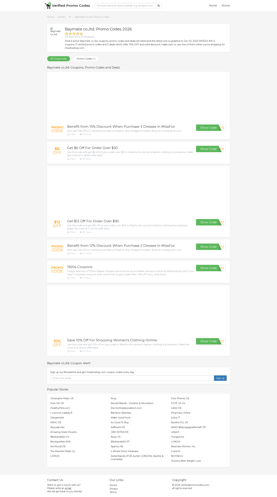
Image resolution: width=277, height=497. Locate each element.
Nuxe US (116, 436)
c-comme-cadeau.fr (61, 412)
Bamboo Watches (121, 412)
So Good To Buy (120, 422)
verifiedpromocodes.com (195, 485)
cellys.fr (175, 432)
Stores (226, 5)
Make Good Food (120, 417)
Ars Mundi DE (58, 446)
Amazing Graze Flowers (63, 432)
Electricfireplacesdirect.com (126, 408)
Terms (113, 492)
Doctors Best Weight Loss (186, 460)
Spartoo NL (117, 446)
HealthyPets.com (60, 408)
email (68, 488)
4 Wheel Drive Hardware (124, 451)
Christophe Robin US (62, 398)
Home (213, 5)
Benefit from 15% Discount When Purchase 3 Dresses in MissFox (121, 126)
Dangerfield (57, 417)
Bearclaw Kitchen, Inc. (183, 446)
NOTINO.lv (177, 456)
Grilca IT (175, 417)
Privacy (114, 488)
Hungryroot (177, 436)
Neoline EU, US (179, 422)
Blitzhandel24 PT (120, 441)
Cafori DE (176, 408)
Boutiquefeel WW (60, 441)
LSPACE (55, 456)
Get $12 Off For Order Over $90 (93, 221)
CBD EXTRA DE (120, 432)
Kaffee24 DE (118, 427)
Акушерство (57, 427)
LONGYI (175, 441)
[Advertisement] (138, 98)
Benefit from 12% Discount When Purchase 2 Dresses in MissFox (121, 246)
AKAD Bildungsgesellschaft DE (188, 427)
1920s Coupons (79, 267)
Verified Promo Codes (71, 6)
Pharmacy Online (180, 412)
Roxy (113, 398)
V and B (175, 451)
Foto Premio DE (180, 398)
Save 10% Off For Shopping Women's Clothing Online (112, 340)
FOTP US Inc (178, 403)
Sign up (220, 378)
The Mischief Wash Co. (63, 451)
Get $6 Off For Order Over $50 (92, 148)
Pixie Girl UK (57, 403)
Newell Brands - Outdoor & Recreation (132, 403)
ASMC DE (55, 422)
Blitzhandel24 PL (59, 436)
